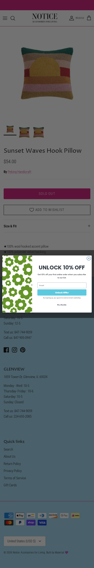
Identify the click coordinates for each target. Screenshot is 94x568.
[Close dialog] (89, 258)
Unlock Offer (62, 292)
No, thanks (61, 304)
